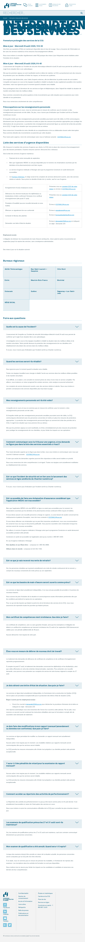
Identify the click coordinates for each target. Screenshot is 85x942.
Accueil (5, 18)
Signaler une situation (57, 5)
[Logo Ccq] (8, 896)
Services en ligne (72, 5)
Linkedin (6, 914)
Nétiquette (22, 907)
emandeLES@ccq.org (63, 221)
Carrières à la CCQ (44, 896)
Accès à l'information (25, 901)
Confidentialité (23, 893)
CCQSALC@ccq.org (64, 137)
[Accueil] (12, 5)
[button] (82, 13)
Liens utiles (22, 904)
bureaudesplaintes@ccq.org (65, 215)
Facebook (6, 907)
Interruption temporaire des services (18, 18)
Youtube (5, 921)
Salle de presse (23, 910)
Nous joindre (30, 5)
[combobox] (39, 13)
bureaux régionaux (18, 177)
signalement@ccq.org (63, 210)
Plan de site (42, 899)
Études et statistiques (45, 893)
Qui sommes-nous (43, 5)
